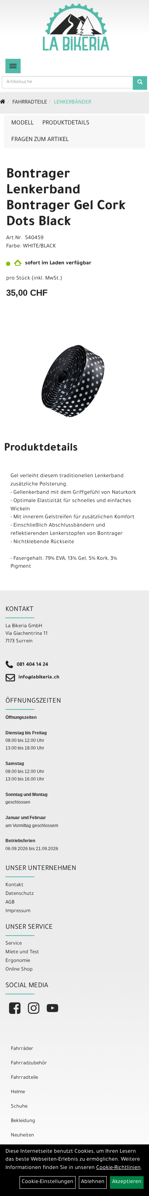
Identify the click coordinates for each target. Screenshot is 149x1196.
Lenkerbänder (72, 103)
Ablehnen (93, 1182)
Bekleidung (23, 1121)
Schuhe (19, 1106)
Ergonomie (17, 961)
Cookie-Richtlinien (118, 1168)
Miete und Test (22, 952)
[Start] (2, 103)
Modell (22, 123)
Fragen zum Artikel (40, 140)
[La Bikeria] (76, 27)
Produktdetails (65, 123)
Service (13, 943)
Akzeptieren (126, 1182)
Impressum (17, 911)
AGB (9, 902)
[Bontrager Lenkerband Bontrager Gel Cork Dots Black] (74, 381)
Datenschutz (19, 894)
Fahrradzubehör (29, 1063)
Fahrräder (22, 1049)
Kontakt (14, 885)
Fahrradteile (29, 103)
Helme (18, 1092)
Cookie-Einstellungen (47, 1182)
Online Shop (19, 969)
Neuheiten (22, 1135)
